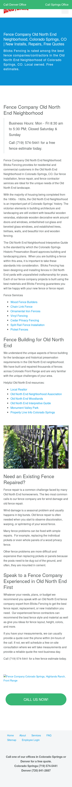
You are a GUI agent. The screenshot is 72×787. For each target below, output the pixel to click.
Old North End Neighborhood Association (36, 394)
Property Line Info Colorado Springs (32, 412)
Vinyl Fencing (19, 316)
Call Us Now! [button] (36, 699)
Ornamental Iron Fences (25, 311)
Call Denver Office (14, 4)
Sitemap (11, 740)
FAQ (48, 735)
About (22, 735)
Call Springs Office (57, 4)
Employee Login (31, 740)
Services (36, 735)
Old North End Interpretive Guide (30, 403)
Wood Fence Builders (23, 302)
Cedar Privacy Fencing (24, 320)
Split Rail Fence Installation (27, 325)
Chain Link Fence (21, 306)
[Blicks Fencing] (15, 9)
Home (10, 735)
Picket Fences (19, 329)
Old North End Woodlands (26, 398)
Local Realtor (18, 389)
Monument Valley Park (24, 408)
